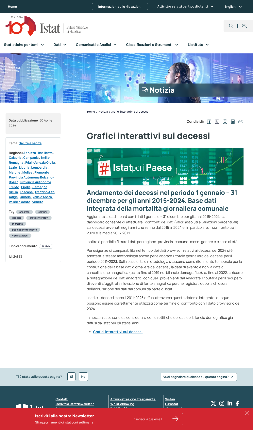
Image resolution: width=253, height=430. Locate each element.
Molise (27, 172)
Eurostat (171, 404)
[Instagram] (221, 404)
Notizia (46, 246)
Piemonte (41, 172)
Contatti (62, 399)
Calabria (15, 157)
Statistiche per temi (21, 44)
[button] (231, 26)
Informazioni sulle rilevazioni (119, 6)
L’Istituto (195, 44)
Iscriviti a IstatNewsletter (75, 404)
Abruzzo (29, 153)
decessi (16, 217)
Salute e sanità (30, 143)
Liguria (24, 167)
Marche (14, 172)
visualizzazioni (20, 235)
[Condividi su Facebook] (208, 121)
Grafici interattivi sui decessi (118, 331)
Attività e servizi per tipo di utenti (182, 6)
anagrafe (24, 212)
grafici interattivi (39, 217)
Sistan (170, 399)
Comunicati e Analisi (93, 44)
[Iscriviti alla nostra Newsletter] (175, 419)
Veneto (37, 202)
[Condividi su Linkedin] (232, 121)
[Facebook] (237, 404)
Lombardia (39, 167)
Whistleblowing (122, 404)
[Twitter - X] (213, 404)
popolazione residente (24, 229)
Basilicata (45, 153)
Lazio (13, 167)
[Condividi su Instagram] (224, 121)
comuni (42, 212)
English (230, 6)
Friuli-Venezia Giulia (40, 162)
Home (12, 6)
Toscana (26, 192)
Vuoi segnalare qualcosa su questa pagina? (196, 377)
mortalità (17, 223)
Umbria (25, 197)
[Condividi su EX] (216, 121)
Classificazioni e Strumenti (149, 44)
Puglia (25, 187)
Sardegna (39, 187)
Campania (31, 157)
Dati (57, 44)
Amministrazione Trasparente (133, 399)
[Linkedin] (230, 404)
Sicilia (13, 192)
